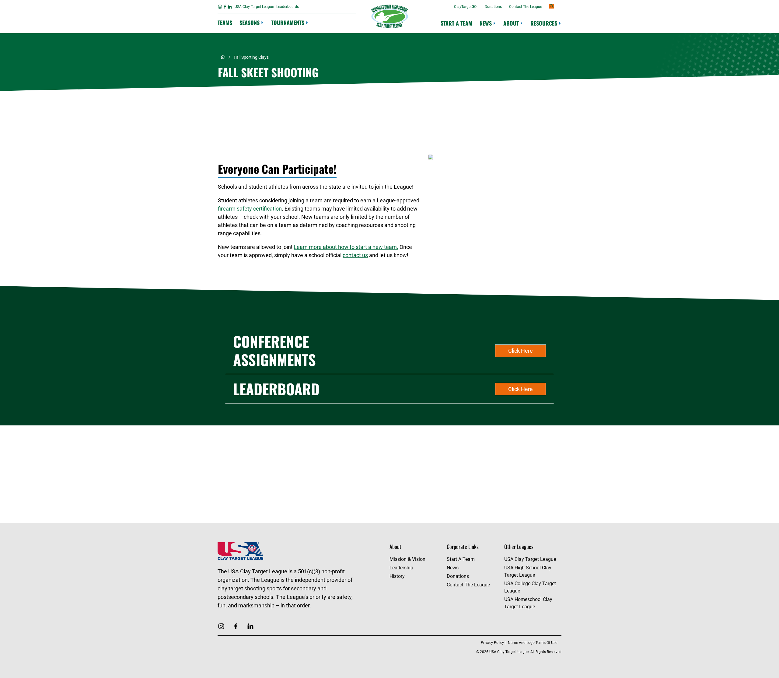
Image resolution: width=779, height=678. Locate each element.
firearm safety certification (250, 208)
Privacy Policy (492, 643)
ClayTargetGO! (465, 7)
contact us (355, 255)
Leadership (401, 568)
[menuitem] (225, 23)
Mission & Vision (407, 559)
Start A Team (456, 23)
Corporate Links (463, 546)
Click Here (520, 351)
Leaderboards (287, 7)
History (397, 576)
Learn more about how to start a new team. (346, 247)
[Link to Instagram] (220, 6)
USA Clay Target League (254, 7)
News (486, 23)
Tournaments (287, 22)
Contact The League (525, 7)
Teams (225, 22)
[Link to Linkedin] (229, 6)
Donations (493, 7)
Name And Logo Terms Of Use (532, 643)
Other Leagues (518, 546)
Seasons (249, 22)
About (511, 23)
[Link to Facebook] (224, 6)
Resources (543, 23)
